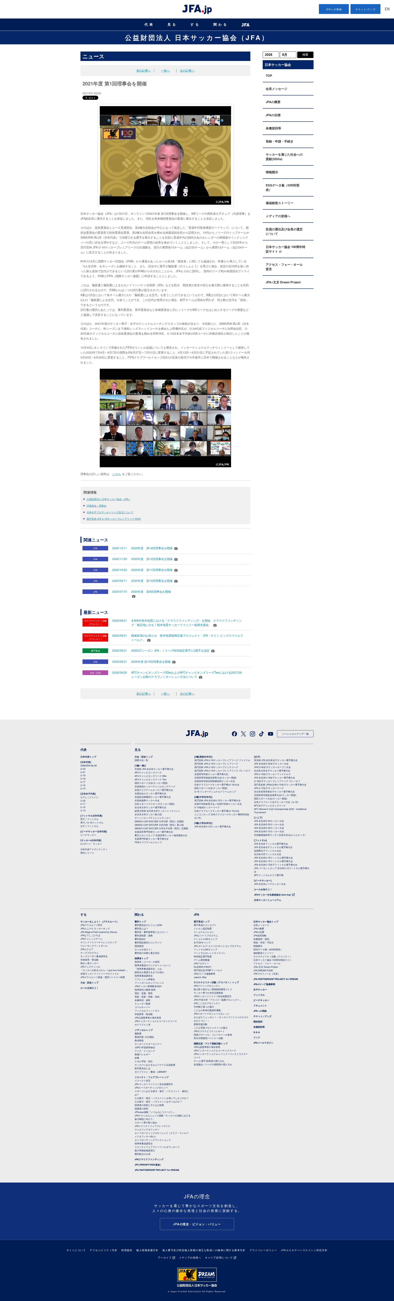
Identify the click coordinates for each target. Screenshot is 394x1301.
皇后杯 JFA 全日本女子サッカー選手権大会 (276, 760)
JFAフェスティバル (90, 966)
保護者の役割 (141, 1108)
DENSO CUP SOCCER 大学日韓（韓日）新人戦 (159, 824)
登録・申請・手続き (279, 141)
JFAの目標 (273, 115)
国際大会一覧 (141, 760)
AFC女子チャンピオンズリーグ (270, 805)
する (195, 24)
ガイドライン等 (142, 1024)
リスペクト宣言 (142, 1080)
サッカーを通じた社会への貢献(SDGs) (284, 156)
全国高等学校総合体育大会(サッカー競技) (215, 777)
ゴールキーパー (142, 1007)
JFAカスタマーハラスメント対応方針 (304, 1250)
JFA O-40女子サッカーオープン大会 (272, 767)
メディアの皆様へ (278, 216)
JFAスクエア (86, 949)
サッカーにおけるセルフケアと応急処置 (155, 1064)
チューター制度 (142, 1003)
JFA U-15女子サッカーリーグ (269, 788)
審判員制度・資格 (144, 935)
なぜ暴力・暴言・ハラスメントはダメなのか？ (158, 1101)
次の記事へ (187, 70)
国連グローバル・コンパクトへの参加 (213, 1034)
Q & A (256, 1032)
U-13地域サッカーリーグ (207, 807)
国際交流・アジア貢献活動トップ (211, 1043)
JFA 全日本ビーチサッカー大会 (270, 883)
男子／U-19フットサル (91, 822)
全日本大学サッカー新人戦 (148, 814)
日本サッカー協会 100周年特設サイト (285, 249)
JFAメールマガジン (263, 1042)
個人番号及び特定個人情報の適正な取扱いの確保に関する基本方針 (203, 1250)
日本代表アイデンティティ (94, 849)
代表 (149, 24)
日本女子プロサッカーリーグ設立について (110, 512)
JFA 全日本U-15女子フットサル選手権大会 (275, 864)
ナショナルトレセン (204, 932)
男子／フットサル (89, 819)
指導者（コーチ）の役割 (147, 961)
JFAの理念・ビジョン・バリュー (197, 1224)
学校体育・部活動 (89, 959)
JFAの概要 (273, 102)
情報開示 (272, 172)
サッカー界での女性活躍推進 (208, 992)
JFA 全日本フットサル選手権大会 (271, 843)
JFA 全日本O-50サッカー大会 (269, 824)
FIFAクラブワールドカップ (148, 842)
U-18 (82, 778)
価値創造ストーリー (279, 203)
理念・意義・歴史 (144, 993)
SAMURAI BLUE (88, 765)
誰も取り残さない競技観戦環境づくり (213, 989)
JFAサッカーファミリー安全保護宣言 (212, 996)
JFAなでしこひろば (90, 935)
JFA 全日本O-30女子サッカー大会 (271, 763)
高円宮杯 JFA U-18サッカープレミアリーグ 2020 (114, 518)
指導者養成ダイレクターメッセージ (153, 965)
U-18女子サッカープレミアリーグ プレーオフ (277, 781)
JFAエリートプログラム (206, 935)
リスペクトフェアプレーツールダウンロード (157, 1146)
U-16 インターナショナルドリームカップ (215, 791)
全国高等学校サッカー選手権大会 (211, 774)
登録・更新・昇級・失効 (147, 996)
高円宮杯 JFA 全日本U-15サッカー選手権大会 (217, 800)
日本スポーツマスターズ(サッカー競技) (155, 803)
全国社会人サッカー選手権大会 (150, 793)
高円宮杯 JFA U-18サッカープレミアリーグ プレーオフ (222, 770)
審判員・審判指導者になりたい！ (151, 932)
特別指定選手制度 (203, 956)
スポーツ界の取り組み (146, 1122)
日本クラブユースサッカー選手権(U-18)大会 (216, 784)
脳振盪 (138, 1033)
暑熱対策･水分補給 (144, 1036)
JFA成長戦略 (259, 935)
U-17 (82, 781)
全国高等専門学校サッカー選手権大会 (154, 831)
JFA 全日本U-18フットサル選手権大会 (273, 857)
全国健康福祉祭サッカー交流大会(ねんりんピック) (279, 834)
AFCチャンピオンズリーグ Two (150, 779)
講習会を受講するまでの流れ (149, 972)
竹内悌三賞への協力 (204, 1006)
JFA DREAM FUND (263, 970)
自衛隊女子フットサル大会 (267, 850)
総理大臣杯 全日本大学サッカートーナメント (157, 810)
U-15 (82, 788)
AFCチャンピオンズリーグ (148, 772)
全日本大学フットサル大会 (267, 854)
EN (387, 9)
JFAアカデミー (201, 963)
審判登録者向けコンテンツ (148, 942)
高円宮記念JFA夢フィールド (208, 970)
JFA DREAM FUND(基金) (148, 1164)
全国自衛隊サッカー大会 (147, 800)
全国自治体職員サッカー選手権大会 (153, 796)
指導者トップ (141, 958)
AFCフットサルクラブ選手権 (268, 875)
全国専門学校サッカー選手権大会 (151, 838)
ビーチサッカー (88, 834)
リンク (256, 1037)
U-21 (82, 772)
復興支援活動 (200, 1024)
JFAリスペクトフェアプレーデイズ (152, 1126)
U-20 (82, 800)
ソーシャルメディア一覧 (295, 733)
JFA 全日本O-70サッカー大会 (269, 831)
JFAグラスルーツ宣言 (91, 925)
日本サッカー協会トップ (265, 921)
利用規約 (126, 1250)
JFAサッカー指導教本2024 (148, 986)
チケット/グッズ (365, 9)
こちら (116, 474)
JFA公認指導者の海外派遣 (148, 1017)
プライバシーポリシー (263, 1250)
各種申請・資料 (142, 1000)
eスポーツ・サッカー (91, 843)
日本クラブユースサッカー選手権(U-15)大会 (216, 810)
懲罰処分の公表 (142, 1153)
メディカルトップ (144, 1029)
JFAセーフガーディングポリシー (151, 1087)
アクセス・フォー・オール (267, 963)
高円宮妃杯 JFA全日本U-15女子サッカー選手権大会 (280, 784)
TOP (269, 75)
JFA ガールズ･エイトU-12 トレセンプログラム (217, 945)
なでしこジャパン (89, 797)
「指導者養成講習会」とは (148, 968)
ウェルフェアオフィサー (147, 1129)
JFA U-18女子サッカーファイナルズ (272, 774)
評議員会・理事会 (96, 505)
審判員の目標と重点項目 (147, 952)
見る (172, 24)
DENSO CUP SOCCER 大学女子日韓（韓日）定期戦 (161, 828)
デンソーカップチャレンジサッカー (153, 817)
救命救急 (139, 1040)
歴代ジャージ (87, 852)
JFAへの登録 (334, 9)
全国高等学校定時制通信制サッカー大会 (214, 781)
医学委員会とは (142, 1068)
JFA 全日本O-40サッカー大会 (269, 820)
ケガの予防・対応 (144, 1061)
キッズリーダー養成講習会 (94, 956)
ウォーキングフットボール (94, 945)
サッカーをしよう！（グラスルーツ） (99, 921)
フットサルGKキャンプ (205, 949)
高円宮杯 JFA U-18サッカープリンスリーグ (216, 767)
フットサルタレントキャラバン (209, 952)
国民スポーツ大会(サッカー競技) (151, 782)
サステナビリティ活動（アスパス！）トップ (216, 982)
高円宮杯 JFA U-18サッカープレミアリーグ (216, 763)
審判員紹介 (140, 938)
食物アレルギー (142, 1054)
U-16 (82, 785)
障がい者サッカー (89, 963)
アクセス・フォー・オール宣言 (284, 266)
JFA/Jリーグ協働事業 (204, 973)
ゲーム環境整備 (202, 959)
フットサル (259, 994)
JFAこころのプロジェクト (207, 1003)
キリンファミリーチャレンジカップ (98, 942)
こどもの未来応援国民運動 (207, 1010)
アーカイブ (165, 1257)
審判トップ (140, 921)
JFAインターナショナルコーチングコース (156, 1021)
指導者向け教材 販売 (145, 989)
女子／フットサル (89, 826)
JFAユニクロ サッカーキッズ (95, 928)
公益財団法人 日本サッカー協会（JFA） (197, 37)
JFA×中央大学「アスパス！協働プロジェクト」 (218, 999)
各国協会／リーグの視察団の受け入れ (213, 1064)
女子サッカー (260, 989)
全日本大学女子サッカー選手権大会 (272, 770)
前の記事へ (143, 70)
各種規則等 (273, 128)
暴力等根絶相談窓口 (145, 1150)
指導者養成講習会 (144, 975)
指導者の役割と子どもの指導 (149, 1105)
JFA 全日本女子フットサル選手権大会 (273, 847)
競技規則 (139, 945)
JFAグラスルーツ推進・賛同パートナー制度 (102, 977)
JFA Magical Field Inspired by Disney (98, 932)
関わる (220, 24)
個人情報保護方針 (147, 1250)
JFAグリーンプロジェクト (207, 985)
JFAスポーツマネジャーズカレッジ (211, 1013)
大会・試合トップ (144, 756)
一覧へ (165, 70)
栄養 (137, 1057)
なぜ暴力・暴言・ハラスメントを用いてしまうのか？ (162, 1098)
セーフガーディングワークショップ (153, 1139)
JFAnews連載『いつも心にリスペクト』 (155, 1112)
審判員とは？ (141, 928)
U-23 (82, 768)
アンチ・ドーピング (145, 1050)
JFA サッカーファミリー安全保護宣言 (154, 1084)
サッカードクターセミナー (148, 1043)
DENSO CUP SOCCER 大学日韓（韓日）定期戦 (159, 821)
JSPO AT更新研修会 (145, 1047)
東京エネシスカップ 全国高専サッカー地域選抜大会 (161, 835)
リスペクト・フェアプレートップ (151, 1077)
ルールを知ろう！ (263, 889)
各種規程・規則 (261, 938)
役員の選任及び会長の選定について (284, 231)
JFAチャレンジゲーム (91, 938)
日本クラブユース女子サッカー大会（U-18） (277, 802)
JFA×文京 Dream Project (283, 282)
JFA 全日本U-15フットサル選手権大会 (273, 861)
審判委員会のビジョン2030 (148, 925)
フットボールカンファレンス (149, 982)
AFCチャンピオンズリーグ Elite (150, 775)
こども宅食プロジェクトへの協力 (211, 1027)
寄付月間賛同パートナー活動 (208, 1038)
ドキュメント (260, 1005)
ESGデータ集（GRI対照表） (282, 187)
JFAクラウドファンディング (149, 1159)
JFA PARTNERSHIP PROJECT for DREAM (157, 1169)
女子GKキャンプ (202, 942)
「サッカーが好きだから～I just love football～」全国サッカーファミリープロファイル (104, 971)
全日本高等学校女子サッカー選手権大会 (274, 791)
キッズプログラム (89, 952)
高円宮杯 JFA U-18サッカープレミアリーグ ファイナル (222, 760)
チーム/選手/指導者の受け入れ (209, 1060)
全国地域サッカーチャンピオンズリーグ (155, 786)
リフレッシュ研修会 (145, 979)
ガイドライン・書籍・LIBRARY (151, 1071)
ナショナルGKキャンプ (205, 938)
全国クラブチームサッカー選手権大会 (154, 789)
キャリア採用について (219, 1257)
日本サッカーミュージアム (267, 899)
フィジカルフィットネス (147, 1010)
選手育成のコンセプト (205, 925)
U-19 (82, 775)
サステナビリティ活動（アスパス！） (272, 956)
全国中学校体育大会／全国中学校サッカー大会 (218, 803)
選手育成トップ (202, 921)
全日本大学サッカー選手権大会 (150, 807)
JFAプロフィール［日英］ (266, 973)
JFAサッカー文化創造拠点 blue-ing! (272, 894)
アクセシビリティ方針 (103, 1250)
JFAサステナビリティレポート (209, 1031)
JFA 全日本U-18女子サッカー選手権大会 (274, 777)
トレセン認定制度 (203, 928)
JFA (196, 914)
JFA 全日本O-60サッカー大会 (269, 827)
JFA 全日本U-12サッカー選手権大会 (212, 826)
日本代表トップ (88, 756)
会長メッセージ (276, 88)
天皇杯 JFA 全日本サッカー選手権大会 (154, 768)
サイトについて (76, 1250)
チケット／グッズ (262, 1016)
